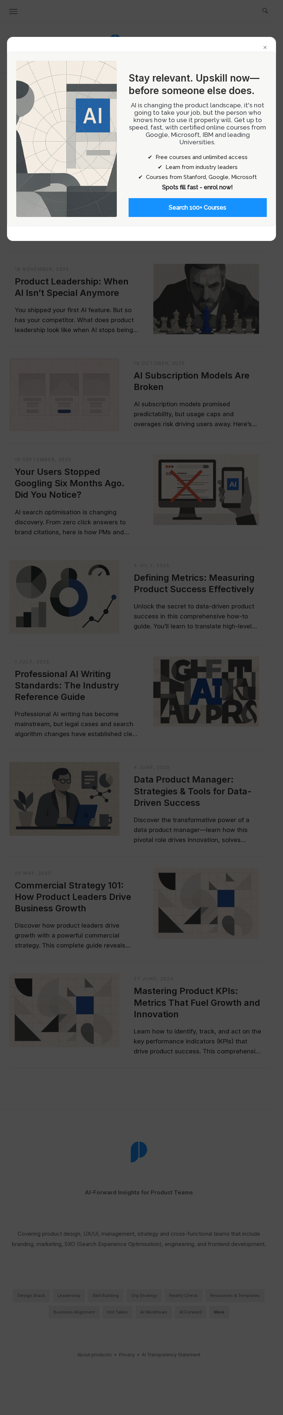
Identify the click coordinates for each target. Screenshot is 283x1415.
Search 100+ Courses (197, 207)
